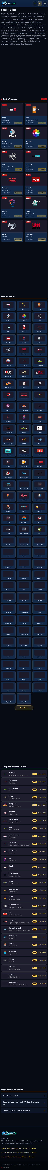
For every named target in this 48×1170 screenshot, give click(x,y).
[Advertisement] (24, 74)
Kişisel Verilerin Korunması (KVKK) (24, 836)
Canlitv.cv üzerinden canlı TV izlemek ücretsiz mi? (21, 786)
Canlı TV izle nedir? (10, 779)
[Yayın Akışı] (33, 3)
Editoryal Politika (16, 832)
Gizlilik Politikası (6, 836)
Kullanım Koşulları (29, 832)
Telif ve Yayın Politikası (20, 840)
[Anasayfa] (38, 3)
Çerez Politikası (6, 840)
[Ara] (43, 3)
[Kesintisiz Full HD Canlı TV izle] (9, 3)
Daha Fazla (23, 391)
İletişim (31, 840)
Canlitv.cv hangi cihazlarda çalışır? (16, 794)
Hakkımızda (5, 832)
